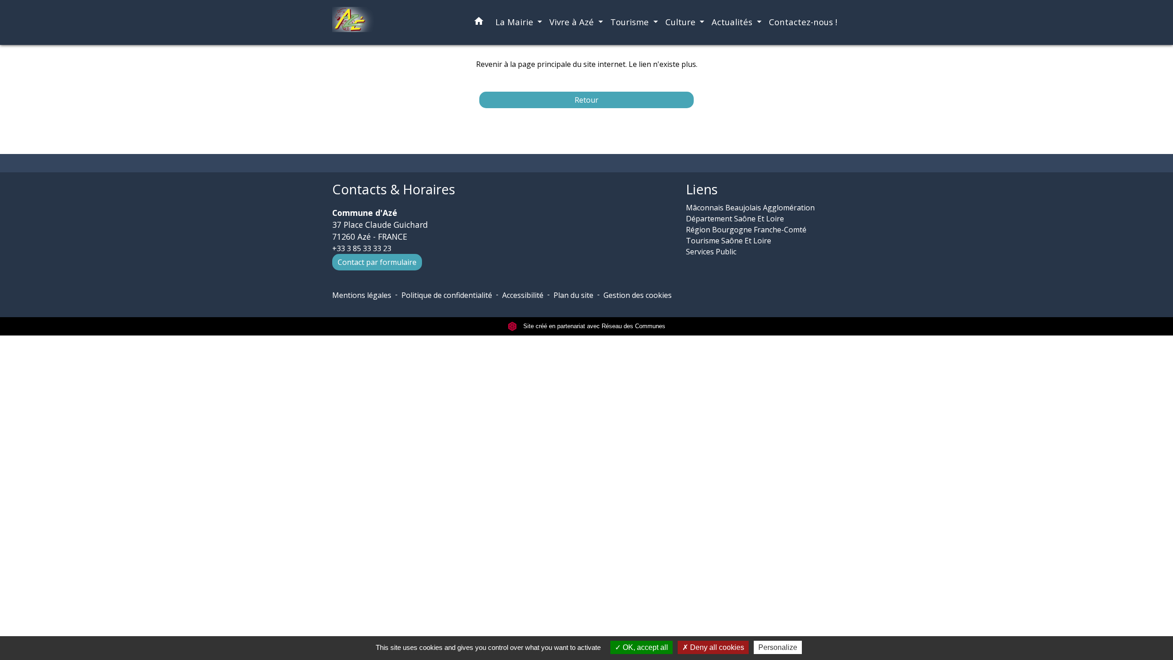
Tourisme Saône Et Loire (728, 241)
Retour (586, 100)
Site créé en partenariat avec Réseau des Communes (593, 326)
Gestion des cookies (637, 295)
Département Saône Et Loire (735, 219)
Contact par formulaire (377, 262)
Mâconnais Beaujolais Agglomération (750, 208)
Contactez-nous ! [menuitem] (803, 22)
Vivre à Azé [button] (572, 22)
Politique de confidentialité (446, 295)
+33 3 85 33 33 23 (361, 248)
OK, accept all (644, 647)
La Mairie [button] (515, 22)
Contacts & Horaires (393, 190)
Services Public (711, 252)
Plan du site (573, 295)
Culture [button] (681, 22)
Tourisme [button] (630, 22)
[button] (479, 22)
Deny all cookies (716, 647)
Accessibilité (522, 295)
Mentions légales (361, 295)
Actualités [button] (733, 22)
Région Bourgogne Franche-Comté (746, 230)
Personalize (777, 647)
